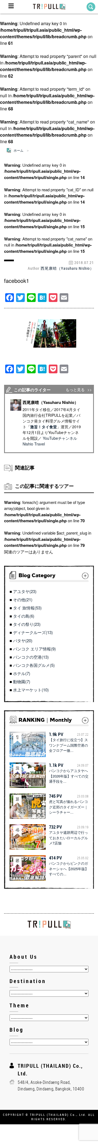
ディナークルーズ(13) (33, 632)
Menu (11, 7)
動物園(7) (21, 681)
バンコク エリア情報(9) (34, 649)
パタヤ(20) (22, 640)
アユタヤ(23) (24, 591)
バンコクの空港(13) (31, 657)
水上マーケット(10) (31, 690)
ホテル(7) (21, 673)
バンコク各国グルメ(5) (34, 665)
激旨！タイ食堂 (43, 426)
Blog (17, 1029)
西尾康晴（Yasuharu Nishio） (67, 268)
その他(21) (22, 599)
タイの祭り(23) (27, 624)
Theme (19, 1005)
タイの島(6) (23, 616)
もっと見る (75, 389)
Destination (28, 981)
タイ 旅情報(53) (27, 608)
